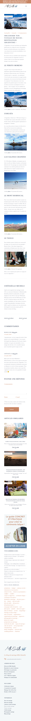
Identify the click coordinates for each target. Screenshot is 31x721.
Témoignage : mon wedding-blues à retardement (14, 563)
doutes (9, 601)
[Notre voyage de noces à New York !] (15, 430)
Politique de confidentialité (10, 677)
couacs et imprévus (9, 595)
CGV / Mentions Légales (10, 675)
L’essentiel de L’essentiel (10, 688)
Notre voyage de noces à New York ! (15, 441)
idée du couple (21, 609)
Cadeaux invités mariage (10, 704)
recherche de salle (9, 624)
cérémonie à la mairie (10, 597)
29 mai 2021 (8, 453)
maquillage (22, 610)
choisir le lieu (8, 592)
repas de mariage (20, 624)
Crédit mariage (7, 710)
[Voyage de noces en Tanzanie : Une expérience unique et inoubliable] (15, 458)
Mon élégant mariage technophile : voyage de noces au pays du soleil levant (15, 501)
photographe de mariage (10, 618)
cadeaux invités (21, 588)
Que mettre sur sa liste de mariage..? (12, 569)
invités (16, 610)
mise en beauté (8, 614)
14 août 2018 (8, 16)
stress (14, 627)
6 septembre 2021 (9, 425)
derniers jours (21, 599)
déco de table (7, 603)
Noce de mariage (8, 700)
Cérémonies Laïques (9, 686)
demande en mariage (9, 599)
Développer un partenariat (10, 670)
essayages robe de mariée (11, 607)
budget (13, 588)
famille (13, 609)
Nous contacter (7, 673)
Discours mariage (8, 702)
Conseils (14, 33)
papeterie (21, 616)
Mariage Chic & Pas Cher (10, 690)
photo (9, 109)
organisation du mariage (10, 616)
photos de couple (8, 620)
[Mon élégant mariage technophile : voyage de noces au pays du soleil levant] (15, 488)
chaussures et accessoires (11, 590)
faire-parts (7, 609)
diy (5, 601)
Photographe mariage (9, 711)
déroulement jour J (9, 605)
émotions (17, 631)
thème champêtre (8, 629)
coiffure (6, 593)
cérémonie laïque (20, 595)
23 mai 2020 (8, 483)
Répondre (14, 332)
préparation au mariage (10, 622)
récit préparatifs (18, 625)
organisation (17, 614)
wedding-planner (8, 631)
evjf (20, 607)
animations (7, 588)
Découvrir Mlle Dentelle (10, 666)
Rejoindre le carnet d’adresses (11, 668)
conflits (12, 593)
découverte (16, 603)
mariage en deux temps (10, 612)
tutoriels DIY (18, 629)
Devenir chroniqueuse (9, 671)
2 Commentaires (22, 33)
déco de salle (16, 601)
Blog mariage (7, 713)
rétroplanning (8, 627)
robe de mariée (8, 625)
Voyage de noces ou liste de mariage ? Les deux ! (14, 554)
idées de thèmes (8, 610)
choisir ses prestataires (19, 592)
